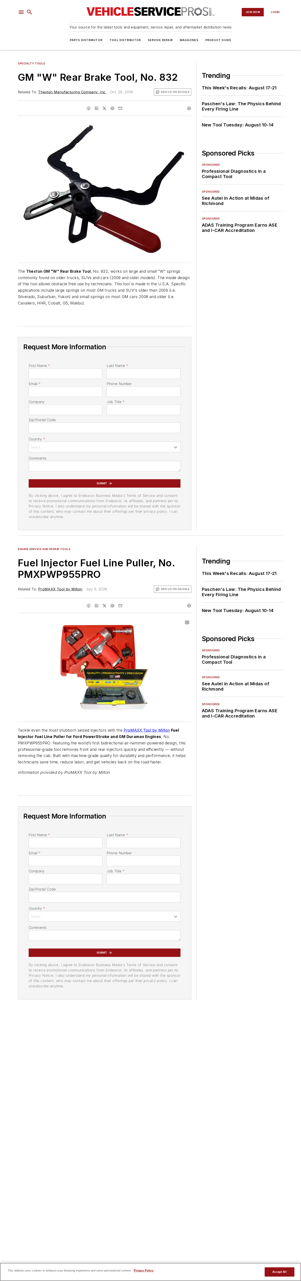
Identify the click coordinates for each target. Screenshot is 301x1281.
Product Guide (218, 40)
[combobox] (104, 447)
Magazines (189, 40)
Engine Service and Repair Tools (44, 549)
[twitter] (104, 108)
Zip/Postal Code (42, 420)
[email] (120, 108)
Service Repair (160, 40)
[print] (189, 108)
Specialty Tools (31, 63)
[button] (21, 12)
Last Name (117, 365)
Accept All (279, 1271)
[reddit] (112, 108)
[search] (29, 12)
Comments (37, 458)
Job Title (115, 402)
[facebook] (88, 108)
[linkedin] (96, 108)
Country (37, 439)
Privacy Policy (143, 1270)
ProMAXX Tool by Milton (60, 589)
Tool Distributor (125, 40)
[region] (150, 1272)
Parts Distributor (86, 40)
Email (35, 383)
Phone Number (119, 383)
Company (37, 402)
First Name (39, 365)
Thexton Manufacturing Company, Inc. (72, 92)
